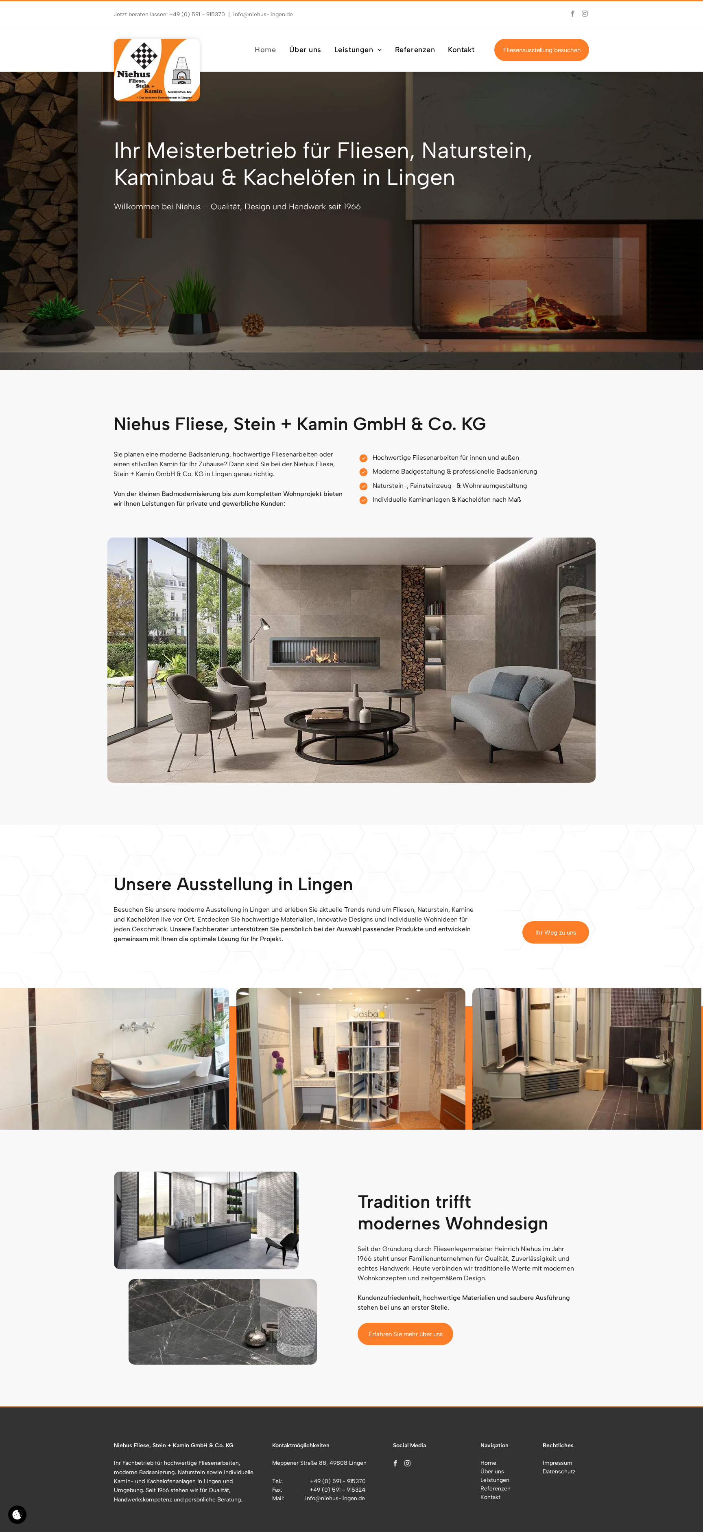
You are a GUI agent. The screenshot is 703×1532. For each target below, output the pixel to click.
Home (488, 1463)
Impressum (557, 1463)
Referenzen (495, 1488)
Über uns (492, 1471)
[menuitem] (265, 50)
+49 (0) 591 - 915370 (197, 14)
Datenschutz (559, 1471)
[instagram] (584, 14)
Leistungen (494, 1480)
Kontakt (490, 1497)
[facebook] (572, 14)
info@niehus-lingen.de (263, 14)
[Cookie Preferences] (17, 1515)
